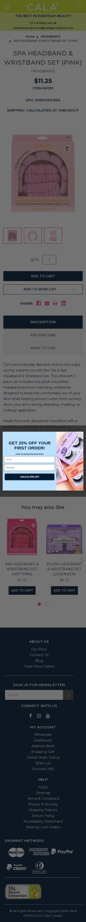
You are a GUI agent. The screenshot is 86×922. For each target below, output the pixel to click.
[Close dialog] (80, 435)
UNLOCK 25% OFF (29, 476)
